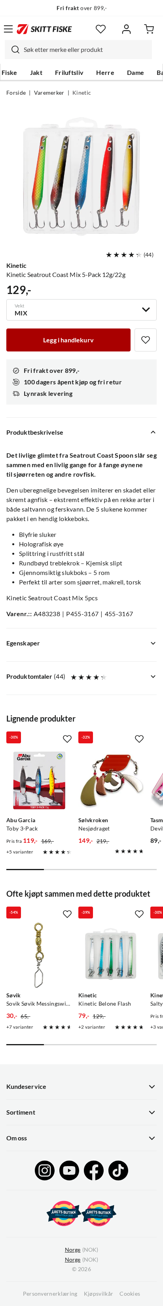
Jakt (36, 72)
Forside (16, 93)
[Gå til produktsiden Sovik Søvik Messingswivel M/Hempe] (39, 955)
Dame (135, 72)
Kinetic (81, 93)
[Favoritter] (100, 29)
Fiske (9, 72)
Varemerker (49, 93)
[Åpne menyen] (8, 28)
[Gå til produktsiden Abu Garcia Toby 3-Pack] (39, 780)
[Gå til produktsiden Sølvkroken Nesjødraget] (111, 780)
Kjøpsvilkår (99, 1294)
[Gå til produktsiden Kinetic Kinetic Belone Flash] (111, 955)
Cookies (129, 1294)
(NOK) (81, 1250)
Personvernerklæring (50, 1294)
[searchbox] (86, 49)
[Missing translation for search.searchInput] (12, 49)
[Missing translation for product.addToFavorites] (146, 339)
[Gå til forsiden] (44, 29)
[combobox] (78, 49)
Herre (105, 72)
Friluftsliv (69, 72)
